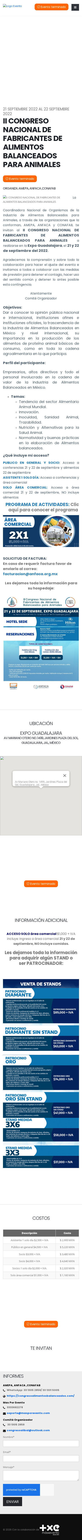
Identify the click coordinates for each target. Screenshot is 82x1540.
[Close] (64, 775)
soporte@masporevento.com (28, 1413)
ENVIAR (12, 1501)
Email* (7, 1452)
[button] (41, 792)
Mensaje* (8, 1467)
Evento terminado (53, 7)
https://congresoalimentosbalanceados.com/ (40, 1396)
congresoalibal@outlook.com (28, 1430)
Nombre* (8, 1437)
